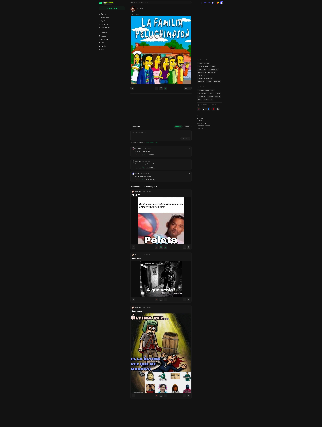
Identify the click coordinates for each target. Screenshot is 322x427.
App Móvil (200, 118)
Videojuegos (202, 93)
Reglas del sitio (201, 123)
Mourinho (212, 72)
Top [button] (102, 21)
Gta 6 (206, 75)
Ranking (103, 46)
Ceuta (200, 75)
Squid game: (137, 311)
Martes (209, 81)
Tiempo (187, 126)
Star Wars (201, 81)
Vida (200, 99)
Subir (113, 8)
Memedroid (202, 96)
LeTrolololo (140, 8)
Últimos (103, 14)
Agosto (207, 63)
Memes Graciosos (204, 66)
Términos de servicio (203, 126)
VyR (213, 90)
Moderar (104, 36)
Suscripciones (105, 27)
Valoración (178, 126)
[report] (186, 88)
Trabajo (211, 93)
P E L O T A (136, 195)
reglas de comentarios (152, 142)
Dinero (211, 96)
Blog (102, 49)
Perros (218, 93)
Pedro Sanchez (213, 69)
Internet (218, 96)
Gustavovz (138, 148)
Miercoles (217, 81)
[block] (190, 88)
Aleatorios (104, 24)
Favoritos (104, 33)
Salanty (137, 174)
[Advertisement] (209, 31)
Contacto (200, 121)
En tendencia (105, 17)
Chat (102, 43)
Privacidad (200, 128)
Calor (213, 66)
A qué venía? (137, 258)
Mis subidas (105, 39)
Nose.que (138, 161)
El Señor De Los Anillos (205, 78)
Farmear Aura (208, 99)
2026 (200, 63)
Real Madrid (202, 72)
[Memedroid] (100, 3)
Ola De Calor (202, 69)
